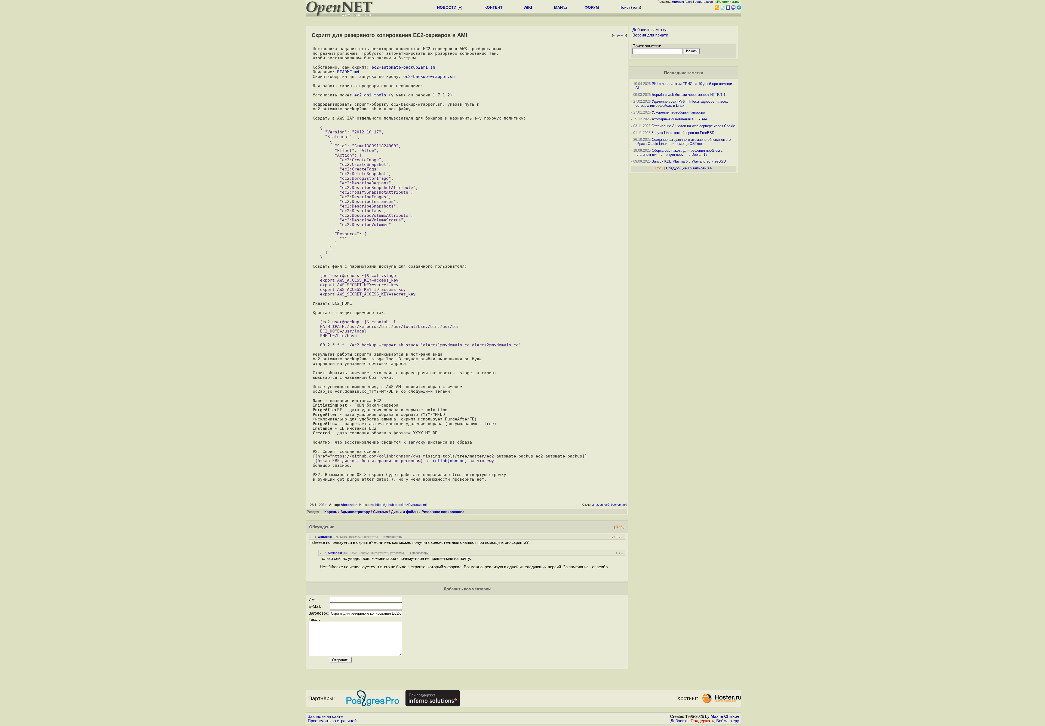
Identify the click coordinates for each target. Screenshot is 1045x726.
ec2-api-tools (370, 95)
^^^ (386, 552)
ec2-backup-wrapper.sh (429, 76)
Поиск (624, 7)
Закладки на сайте (325, 716)
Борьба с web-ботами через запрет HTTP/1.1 (689, 95)
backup (616, 504)
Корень (330, 512)
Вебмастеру (727, 721)
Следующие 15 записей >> (689, 168)
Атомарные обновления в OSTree (679, 119)
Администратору (355, 512)
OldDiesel (325, 536)
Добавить (680, 721)
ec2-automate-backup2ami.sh (403, 67)
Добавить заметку (649, 30)
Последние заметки (683, 73)
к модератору (393, 536)
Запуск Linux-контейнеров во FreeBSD (682, 133)
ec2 (606, 504)
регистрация (703, 1)
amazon (597, 504)
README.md (348, 71)
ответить (371, 536)
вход (689, 1)
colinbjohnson (449, 460)
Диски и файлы (404, 512)
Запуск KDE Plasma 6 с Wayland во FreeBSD (689, 161)
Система (380, 512)
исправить (619, 35)
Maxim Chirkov (725, 716)
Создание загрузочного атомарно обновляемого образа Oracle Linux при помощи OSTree (683, 142)
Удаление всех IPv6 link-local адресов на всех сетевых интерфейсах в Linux (681, 103)
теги (636, 7)
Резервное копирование (443, 512)
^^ (380, 552)
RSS (619, 527)
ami (624, 504)
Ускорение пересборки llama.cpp (678, 112)
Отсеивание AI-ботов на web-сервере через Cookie (693, 126)
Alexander (349, 505)
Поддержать (702, 721)
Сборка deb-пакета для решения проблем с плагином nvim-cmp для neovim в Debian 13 (679, 152)
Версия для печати (650, 35)
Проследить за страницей (332, 721)
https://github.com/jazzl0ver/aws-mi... (402, 505)
